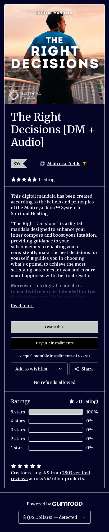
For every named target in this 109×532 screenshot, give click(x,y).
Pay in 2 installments (55, 343)
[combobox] (39, 369)
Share (87, 369)
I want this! (55, 327)
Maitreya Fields (67, 164)
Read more (22, 305)
